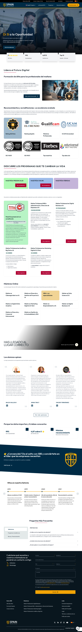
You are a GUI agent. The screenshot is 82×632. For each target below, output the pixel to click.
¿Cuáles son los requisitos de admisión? (40, 532)
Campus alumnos (10, 608)
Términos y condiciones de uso (68, 613)
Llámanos (12, 563)
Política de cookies (66, 616)
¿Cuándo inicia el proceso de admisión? (40, 541)
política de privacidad (45, 587)
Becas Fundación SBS (50, 1)
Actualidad (60, 1)
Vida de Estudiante (60, 5)
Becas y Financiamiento (14, 536)
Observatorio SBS (26, 1)
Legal (63, 611)
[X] (54, 622)
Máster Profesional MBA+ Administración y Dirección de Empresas (38, 606)
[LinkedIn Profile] (7, 405)
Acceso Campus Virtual (38, 1)
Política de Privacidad (66, 608)
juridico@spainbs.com (51, 582)
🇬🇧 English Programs (30, 5)
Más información (72, 5)
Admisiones (11, 529)
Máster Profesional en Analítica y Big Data (33, 611)
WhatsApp (13, 565)
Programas (50, 5)
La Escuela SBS (41, 5)
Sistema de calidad (66, 606)
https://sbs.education (65, 582)
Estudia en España (69, 1)
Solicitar (54, 592)
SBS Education (10, 603)
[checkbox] (35, 587)
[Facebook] (61, 622)
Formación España (11, 606)
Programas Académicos (14, 533)
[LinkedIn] (58, 622)
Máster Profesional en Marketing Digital (32, 608)
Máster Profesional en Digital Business (32, 603)
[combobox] (77, 1)
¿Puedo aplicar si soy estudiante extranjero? (42, 545)
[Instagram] (64, 622)
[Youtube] (67, 622)
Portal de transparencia (67, 603)
